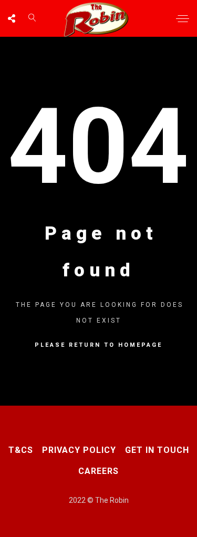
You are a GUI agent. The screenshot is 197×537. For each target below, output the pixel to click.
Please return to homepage (98, 345)
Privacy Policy (79, 450)
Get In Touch (157, 450)
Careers (98, 471)
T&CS (20, 450)
